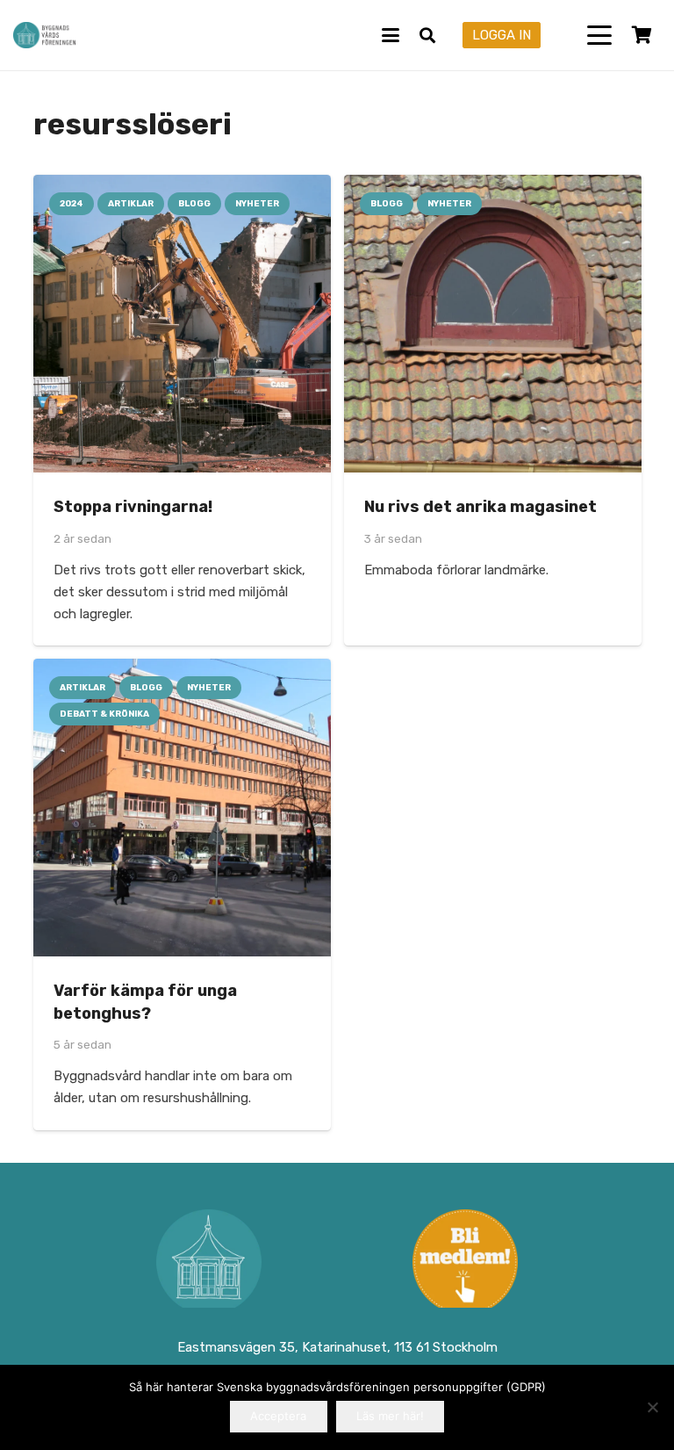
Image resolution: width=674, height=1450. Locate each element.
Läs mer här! (390, 1416)
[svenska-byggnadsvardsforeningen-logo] (44, 35)
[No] (652, 1407)
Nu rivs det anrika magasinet (480, 506)
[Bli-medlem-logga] (465, 1262)
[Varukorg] (641, 35)
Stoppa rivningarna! (133, 506)
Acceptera (278, 1416)
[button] (390, 35)
